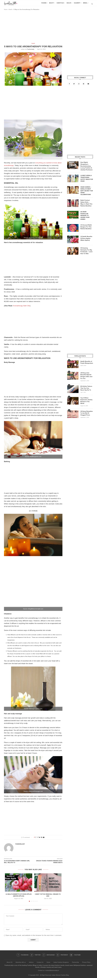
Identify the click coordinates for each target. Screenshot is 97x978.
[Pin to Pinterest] (41, 837)
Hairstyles (60, 3)
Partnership (75, 962)
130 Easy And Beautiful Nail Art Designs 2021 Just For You (86, 375)
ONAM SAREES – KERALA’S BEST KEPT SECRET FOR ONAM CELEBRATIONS (86, 190)
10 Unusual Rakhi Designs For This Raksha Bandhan (86, 226)
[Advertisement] (38, 27)
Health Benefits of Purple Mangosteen (86, 362)
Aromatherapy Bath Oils (21, 306)
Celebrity (77, 3)
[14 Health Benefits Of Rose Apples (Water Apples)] (18, 882)
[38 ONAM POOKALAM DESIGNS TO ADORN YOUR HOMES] (73, 214)
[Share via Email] (43, 837)
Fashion (43, 3)
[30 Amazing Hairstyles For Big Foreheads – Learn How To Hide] (73, 251)
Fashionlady (30, 49)
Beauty (51, 3)
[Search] (92, 4)
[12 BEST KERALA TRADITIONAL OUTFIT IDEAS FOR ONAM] (73, 178)
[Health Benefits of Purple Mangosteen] (73, 364)
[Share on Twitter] (39, 837)
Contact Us (40, 962)
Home (5, 9)
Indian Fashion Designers (61, 962)
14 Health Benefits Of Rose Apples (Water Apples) (86, 238)
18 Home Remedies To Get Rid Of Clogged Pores (86, 413)
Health (69, 3)
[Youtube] (88, 84)
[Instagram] (79, 84)
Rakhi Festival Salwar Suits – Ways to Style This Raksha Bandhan (86, 203)
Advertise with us (21, 962)
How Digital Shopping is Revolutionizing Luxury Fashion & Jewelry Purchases (86, 165)
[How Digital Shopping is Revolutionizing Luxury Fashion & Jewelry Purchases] (73, 165)
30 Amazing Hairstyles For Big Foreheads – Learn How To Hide (86, 250)
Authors (31, 962)
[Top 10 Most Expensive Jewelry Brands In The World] (73, 401)
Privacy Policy (86, 962)
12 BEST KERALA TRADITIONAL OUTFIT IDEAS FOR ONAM (86, 178)
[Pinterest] (83, 84)
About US (9, 962)
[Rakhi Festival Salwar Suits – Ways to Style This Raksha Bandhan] (73, 203)
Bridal (85, 3)
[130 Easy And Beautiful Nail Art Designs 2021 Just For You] (73, 376)
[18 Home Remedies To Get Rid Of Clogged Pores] (73, 414)
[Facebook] (69, 84)
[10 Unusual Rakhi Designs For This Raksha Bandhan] (73, 228)
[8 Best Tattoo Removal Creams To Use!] (47, 882)
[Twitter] (74, 84)
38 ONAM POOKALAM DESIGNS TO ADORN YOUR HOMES (84, 215)
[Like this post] (35, 837)
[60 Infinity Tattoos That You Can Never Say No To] (73, 389)
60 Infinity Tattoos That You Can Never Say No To (86, 388)
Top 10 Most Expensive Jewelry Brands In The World (86, 400)
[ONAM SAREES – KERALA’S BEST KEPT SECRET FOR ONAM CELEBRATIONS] (73, 190)
